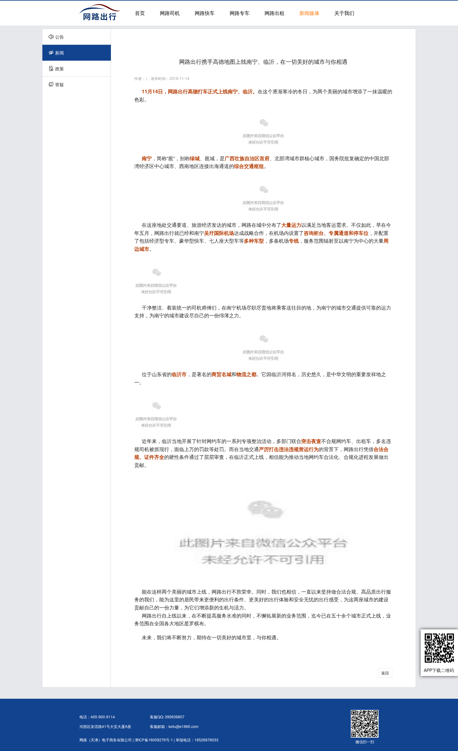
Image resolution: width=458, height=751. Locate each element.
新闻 (59, 52)
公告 (59, 37)
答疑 (59, 84)
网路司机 (170, 12)
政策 (59, 68)
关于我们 (344, 12)
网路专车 (240, 12)
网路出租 (274, 12)
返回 (385, 672)
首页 (140, 12)
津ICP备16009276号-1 (154, 739)
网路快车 (205, 12)
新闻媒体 (309, 12)
